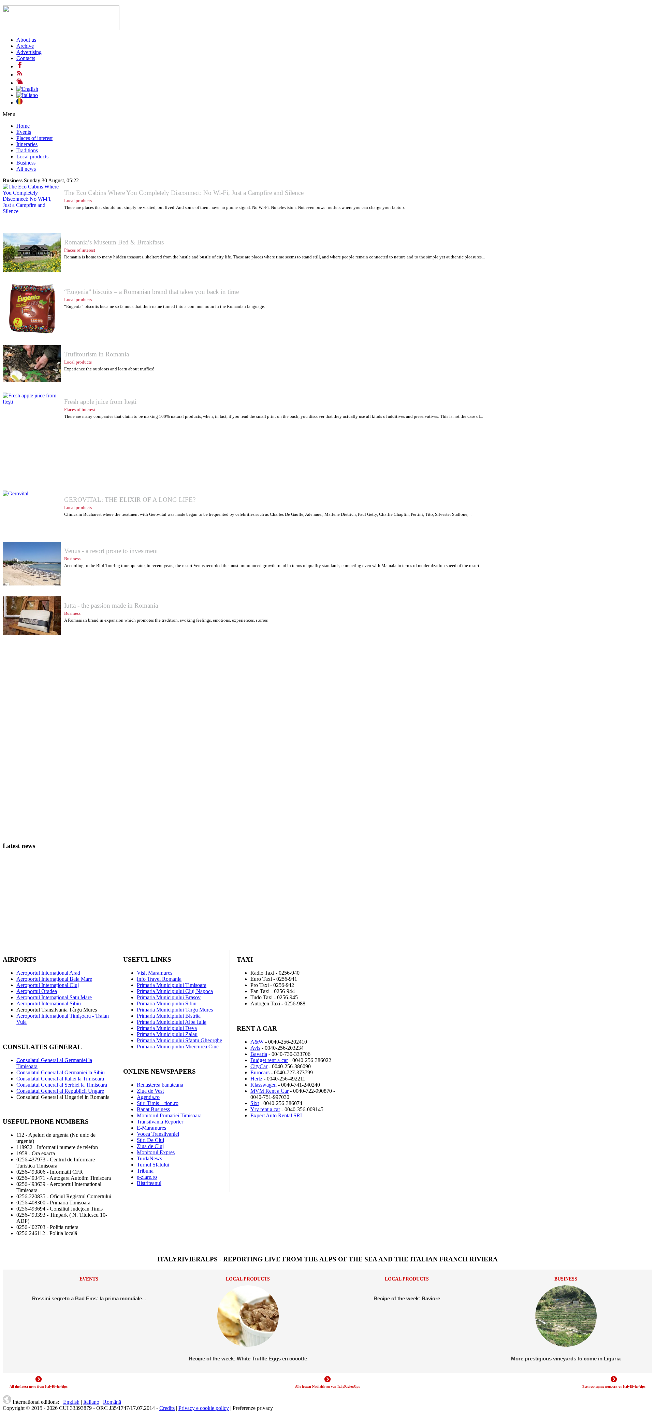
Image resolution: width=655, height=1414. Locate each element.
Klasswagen (263, 1085)
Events (23, 132)
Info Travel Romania (159, 979)
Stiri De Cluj (150, 1140)
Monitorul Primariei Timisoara (169, 1115)
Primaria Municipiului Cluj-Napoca (175, 991)
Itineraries (27, 144)
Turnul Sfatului (153, 1165)
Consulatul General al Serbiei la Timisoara (61, 1085)
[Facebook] (19, 66)
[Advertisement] (207, 694)
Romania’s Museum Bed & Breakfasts (114, 242)
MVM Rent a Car (269, 1091)
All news (26, 169)
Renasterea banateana (160, 1085)
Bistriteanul (149, 1183)
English (71, 1402)
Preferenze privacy (253, 1408)
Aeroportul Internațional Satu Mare (54, 997)
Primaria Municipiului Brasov (169, 997)
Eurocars (260, 1072)
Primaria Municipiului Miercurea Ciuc (178, 1046)
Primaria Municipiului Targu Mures (175, 1010)
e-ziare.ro (147, 1177)
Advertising (29, 52)
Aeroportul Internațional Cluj (47, 985)
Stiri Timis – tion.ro (157, 1103)
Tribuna (145, 1171)
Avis (255, 1048)
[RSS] (19, 74)
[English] (27, 89)
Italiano (91, 1402)
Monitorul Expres (156, 1152)
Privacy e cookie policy (203, 1408)
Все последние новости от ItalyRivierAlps (613, 1386)
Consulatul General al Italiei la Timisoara (60, 1078)
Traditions (27, 150)
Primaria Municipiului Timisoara (171, 985)
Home (23, 126)
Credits (167, 1408)
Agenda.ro (148, 1097)
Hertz (256, 1078)
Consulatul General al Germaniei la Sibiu (60, 1072)
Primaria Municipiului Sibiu (166, 1003)
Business (25, 163)
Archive (25, 46)
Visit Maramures (154, 973)
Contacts (25, 58)
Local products (32, 156)
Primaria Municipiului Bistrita (169, 1016)
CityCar (258, 1066)
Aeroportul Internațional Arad (48, 973)
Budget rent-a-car (269, 1060)
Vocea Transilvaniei (158, 1134)
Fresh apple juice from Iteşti (100, 401)
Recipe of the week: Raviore (407, 1298)
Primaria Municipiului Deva (167, 1028)
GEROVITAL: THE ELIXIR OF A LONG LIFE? (129, 499)
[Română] (19, 102)
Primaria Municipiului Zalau (167, 1034)
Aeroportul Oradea (36, 991)
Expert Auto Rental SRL (277, 1115)
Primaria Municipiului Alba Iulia (171, 1022)
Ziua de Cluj (150, 1146)
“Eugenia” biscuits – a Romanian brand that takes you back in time (151, 291)
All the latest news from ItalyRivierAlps (39, 1386)
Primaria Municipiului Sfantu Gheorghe (179, 1040)
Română (112, 1402)
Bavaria (258, 1054)
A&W (257, 1042)
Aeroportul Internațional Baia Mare (54, 979)
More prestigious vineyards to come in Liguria (566, 1358)
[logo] (61, 28)
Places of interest (34, 138)
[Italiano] (27, 95)
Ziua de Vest (150, 1091)
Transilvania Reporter (160, 1122)
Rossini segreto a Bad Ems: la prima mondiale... (89, 1298)
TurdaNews (149, 1158)
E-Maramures (151, 1128)
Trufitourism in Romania (96, 354)
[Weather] (19, 83)
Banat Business (153, 1109)
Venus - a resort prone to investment (111, 550)
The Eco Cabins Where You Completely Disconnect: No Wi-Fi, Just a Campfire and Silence (184, 192)
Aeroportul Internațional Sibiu (48, 1003)
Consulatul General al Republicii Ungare (60, 1091)
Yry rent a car (265, 1109)
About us (26, 40)
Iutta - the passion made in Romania (111, 605)
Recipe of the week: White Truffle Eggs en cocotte (248, 1358)
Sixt (254, 1103)
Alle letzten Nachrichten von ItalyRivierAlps (327, 1386)
